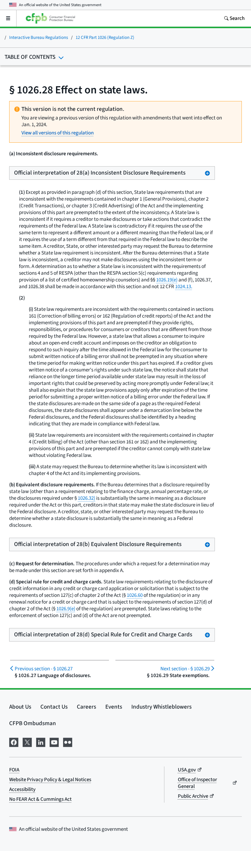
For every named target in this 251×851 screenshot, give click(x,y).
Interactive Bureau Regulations (38, 37)
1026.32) (86, 498)
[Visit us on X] (27, 742)
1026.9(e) (65, 608)
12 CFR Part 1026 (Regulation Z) (105, 37)
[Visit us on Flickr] (67, 742)
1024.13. (183, 286)
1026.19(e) (167, 280)
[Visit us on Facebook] (13, 742)
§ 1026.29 (185, 668)
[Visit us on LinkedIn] (40, 742)
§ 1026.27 (44, 668)
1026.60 (135, 595)
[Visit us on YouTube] (54, 742)
